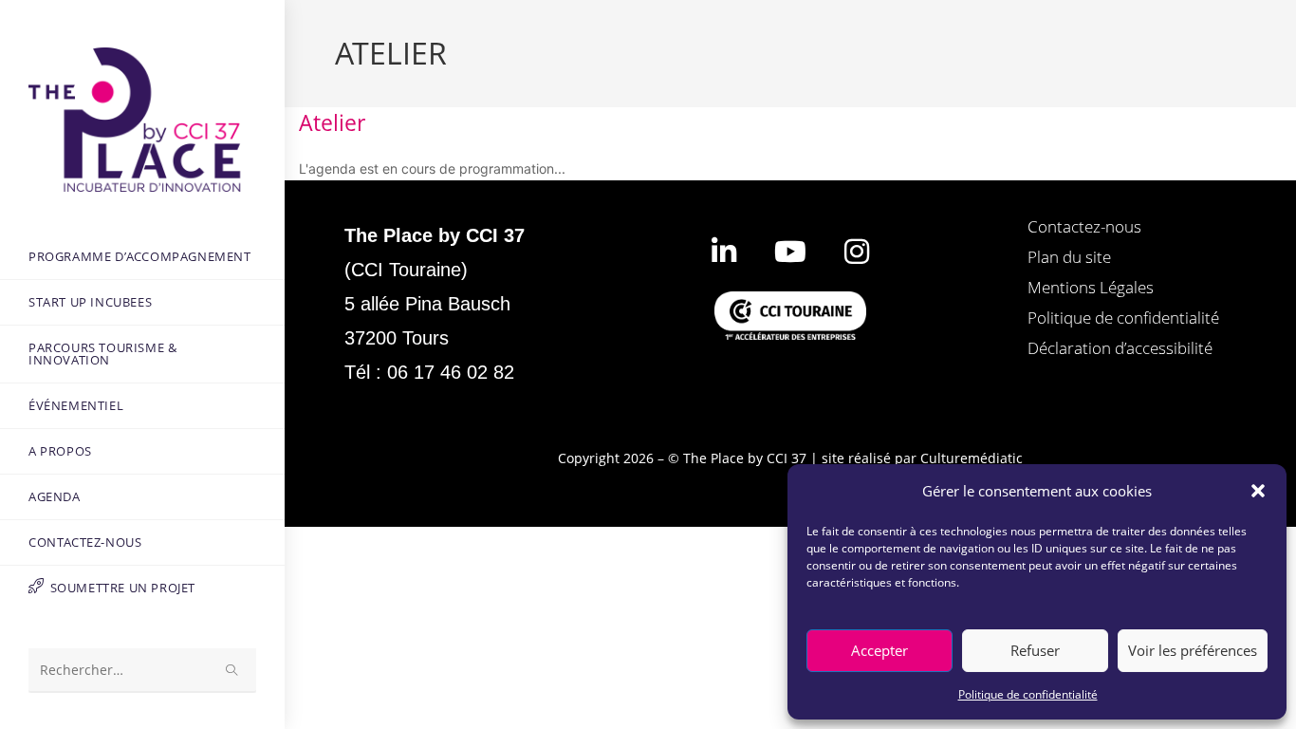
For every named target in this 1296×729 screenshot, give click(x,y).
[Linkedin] (724, 251)
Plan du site (1069, 257)
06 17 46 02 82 (450, 372)
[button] (1258, 490)
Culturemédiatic (971, 458)
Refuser (1035, 650)
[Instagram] (856, 251)
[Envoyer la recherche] (232, 670)
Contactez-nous (1084, 226)
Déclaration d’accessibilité (1120, 348)
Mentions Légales (1091, 287)
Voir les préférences (1192, 650)
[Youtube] (790, 251)
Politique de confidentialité (1028, 694)
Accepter (879, 650)
